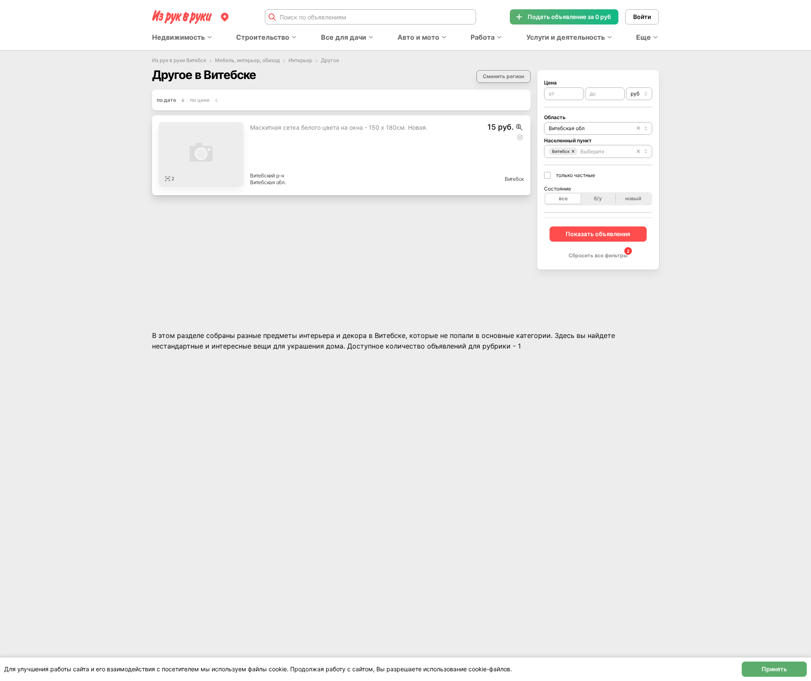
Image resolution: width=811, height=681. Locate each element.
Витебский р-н (267, 175)
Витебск (514, 179)
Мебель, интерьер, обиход (247, 60)
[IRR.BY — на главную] (182, 17)
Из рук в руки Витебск (179, 60)
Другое (330, 60)
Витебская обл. (268, 182)
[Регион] (225, 17)
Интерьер (300, 60)
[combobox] (639, 93)
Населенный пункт (568, 140)
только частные (575, 175)
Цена (550, 82)
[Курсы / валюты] (519, 127)
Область (555, 117)
